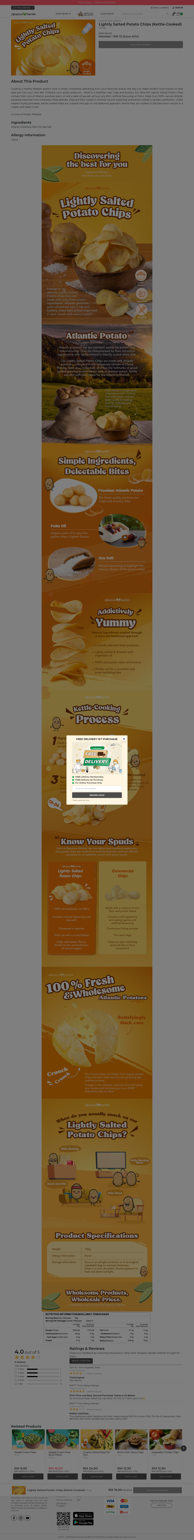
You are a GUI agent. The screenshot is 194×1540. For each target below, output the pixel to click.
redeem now (97, 795)
